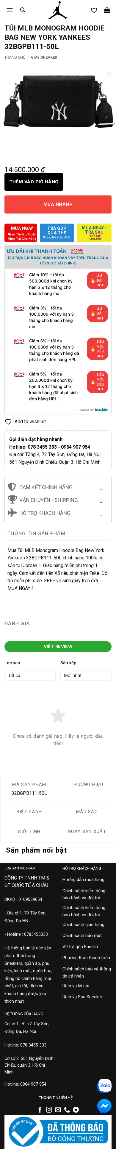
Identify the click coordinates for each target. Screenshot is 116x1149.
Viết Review (58, 646)
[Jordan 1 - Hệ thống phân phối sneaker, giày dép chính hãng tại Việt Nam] (58, 10)
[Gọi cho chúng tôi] (67, 1110)
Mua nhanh (58, 204)
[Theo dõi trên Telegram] (76, 1110)
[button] (9, 10)
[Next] (106, 117)
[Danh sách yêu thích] (94, 10)
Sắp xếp (68, 662)
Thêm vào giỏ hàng (34, 181)
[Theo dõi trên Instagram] (49, 1110)
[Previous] (9, 117)
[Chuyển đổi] (101, 488)
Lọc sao (12, 662)
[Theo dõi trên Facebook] (40, 1110)
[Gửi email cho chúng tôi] (58, 1110)
